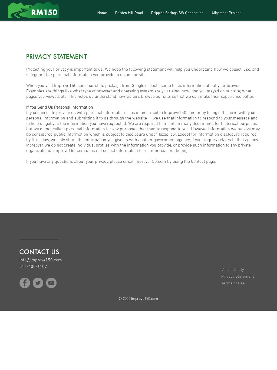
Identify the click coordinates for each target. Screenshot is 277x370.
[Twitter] (38, 283)
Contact (198, 161)
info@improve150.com (40, 260)
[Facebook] (24, 283)
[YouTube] (51, 283)
